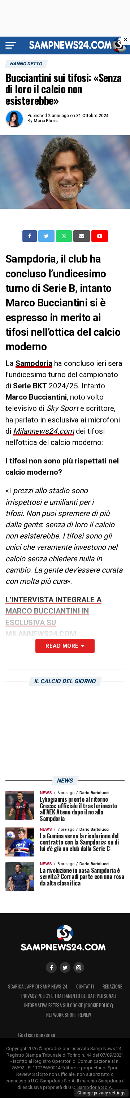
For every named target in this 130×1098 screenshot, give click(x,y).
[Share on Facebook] (30, 236)
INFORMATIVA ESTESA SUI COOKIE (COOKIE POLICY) (68, 1005)
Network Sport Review (68, 1014)
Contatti (85, 986)
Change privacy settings (101, 1092)
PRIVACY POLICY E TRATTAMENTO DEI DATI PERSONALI (68, 995)
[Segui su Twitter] (65, 967)
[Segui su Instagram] (78, 967)
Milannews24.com (43, 431)
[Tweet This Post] (47, 236)
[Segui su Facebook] (51, 967)
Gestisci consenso (36, 1035)
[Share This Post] (64, 236)
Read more (62, 646)
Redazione (112, 986)
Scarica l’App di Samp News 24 (38, 986)
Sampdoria (34, 363)
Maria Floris (46, 120)
